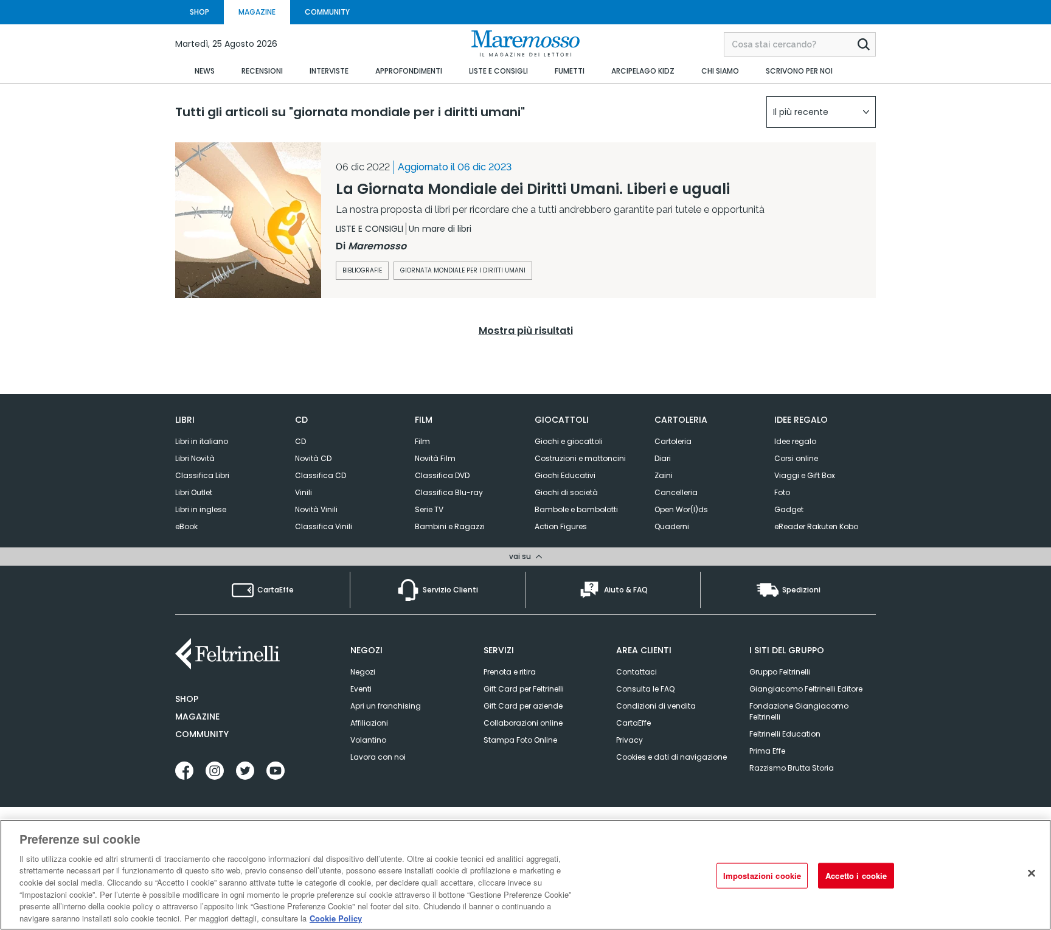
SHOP (199, 12)
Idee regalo (795, 441)
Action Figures (561, 526)
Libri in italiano (201, 441)
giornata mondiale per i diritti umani (463, 270)
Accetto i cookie (856, 875)
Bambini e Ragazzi (450, 526)
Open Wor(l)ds (681, 509)
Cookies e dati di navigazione (671, 757)
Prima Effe (767, 751)
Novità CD (313, 458)
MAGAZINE (257, 12)
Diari (662, 458)
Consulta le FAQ (645, 689)
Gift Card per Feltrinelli (524, 689)
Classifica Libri (202, 475)
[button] (821, 112)
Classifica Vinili (323, 526)
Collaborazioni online (523, 723)
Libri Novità (195, 458)
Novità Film (435, 458)
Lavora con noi (378, 757)
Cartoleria (673, 441)
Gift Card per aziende (523, 706)
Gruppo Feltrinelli (779, 672)
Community (202, 734)
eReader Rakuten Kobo (816, 526)
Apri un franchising (385, 706)
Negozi (362, 672)
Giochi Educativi (565, 475)
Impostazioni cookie (762, 875)
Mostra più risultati (526, 331)
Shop (186, 699)
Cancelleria (676, 492)
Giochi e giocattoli (569, 441)
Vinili (303, 492)
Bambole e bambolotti (576, 509)
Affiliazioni (369, 723)
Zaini (663, 475)
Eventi (361, 689)
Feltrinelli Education (784, 734)
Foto (782, 492)
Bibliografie (362, 270)
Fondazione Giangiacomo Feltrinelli (798, 711)
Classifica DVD (442, 475)
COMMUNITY (327, 12)
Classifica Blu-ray (449, 492)
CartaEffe (633, 723)
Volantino (368, 740)
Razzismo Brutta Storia (791, 768)
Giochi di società (566, 492)
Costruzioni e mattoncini (580, 458)
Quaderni (671, 526)
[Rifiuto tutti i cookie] (1031, 872)
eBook (186, 526)
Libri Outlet (193, 492)
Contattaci (636, 672)
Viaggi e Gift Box (804, 475)
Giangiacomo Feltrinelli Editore (805, 689)
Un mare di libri (440, 229)
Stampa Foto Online (520, 740)
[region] (525, 874)
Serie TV (429, 509)
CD (300, 441)
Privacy (629, 740)
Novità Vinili (316, 509)
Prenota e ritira (510, 672)
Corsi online (796, 458)
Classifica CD (320, 475)
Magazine (197, 716)
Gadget (788, 509)
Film (422, 441)
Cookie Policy (336, 917)
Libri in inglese (200, 509)
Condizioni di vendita (656, 706)
